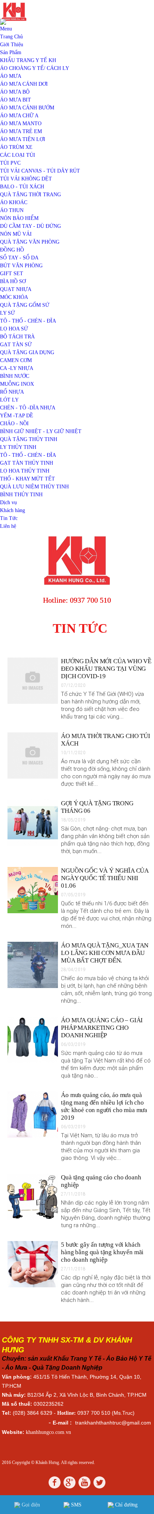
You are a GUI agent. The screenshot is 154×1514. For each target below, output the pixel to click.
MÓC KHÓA (14, 297)
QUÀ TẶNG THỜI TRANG (30, 194)
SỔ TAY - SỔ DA (19, 258)
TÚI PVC (10, 163)
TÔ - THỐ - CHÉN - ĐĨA (28, 321)
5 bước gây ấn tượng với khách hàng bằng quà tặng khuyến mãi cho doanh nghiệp (102, 1252)
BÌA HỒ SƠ (13, 281)
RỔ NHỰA (12, 392)
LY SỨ (7, 313)
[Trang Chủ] (14, 21)
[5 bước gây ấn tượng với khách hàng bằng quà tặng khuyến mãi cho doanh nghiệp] (32, 1285)
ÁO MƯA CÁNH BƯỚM (27, 108)
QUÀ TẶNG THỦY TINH (28, 439)
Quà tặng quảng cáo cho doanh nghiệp (101, 1181)
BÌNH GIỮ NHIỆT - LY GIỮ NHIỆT (40, 431)
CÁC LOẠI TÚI (17, 155)
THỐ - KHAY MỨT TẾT (27, 479)
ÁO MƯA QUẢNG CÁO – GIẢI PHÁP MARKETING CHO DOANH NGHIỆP (102, 1028)
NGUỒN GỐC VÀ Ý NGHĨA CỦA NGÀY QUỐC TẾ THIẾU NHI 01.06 (104, 878)
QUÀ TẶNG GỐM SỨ (24, 305)
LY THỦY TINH (18, 447)
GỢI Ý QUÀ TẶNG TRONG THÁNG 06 (97, 807)
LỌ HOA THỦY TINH (24, 471)
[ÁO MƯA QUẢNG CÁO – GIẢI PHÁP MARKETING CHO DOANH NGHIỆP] (32, 1061)
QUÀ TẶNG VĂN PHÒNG (29, 242)
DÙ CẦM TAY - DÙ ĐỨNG (30, 226)
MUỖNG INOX (17, 384)
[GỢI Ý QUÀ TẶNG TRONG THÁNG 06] (32, 844)
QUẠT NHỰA (15, 289)
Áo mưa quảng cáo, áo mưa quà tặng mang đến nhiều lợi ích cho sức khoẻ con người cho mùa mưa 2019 (104, 1106)
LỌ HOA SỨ (14, 329)
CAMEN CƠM (16, 360)
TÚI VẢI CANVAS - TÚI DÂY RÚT (40, 171)
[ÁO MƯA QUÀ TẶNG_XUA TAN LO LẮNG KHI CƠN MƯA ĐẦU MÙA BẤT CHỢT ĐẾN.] (32, 986)
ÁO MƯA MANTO (20, 123)
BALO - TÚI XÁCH (22, 186)
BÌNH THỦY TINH (21, 494)
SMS (75, 1505)
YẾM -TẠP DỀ (16, 415)
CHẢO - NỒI (14, 423)
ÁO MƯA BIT (15, 100)
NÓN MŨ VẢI (16, 234)
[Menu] (6, 29)
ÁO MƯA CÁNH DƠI (24, 84)
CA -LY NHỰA (16, 368)
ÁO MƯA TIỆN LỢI (22, 139)
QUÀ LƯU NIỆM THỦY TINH (34, 487)
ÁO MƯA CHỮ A (19, 115)
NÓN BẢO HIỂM (19, 218)
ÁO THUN (12, 210)
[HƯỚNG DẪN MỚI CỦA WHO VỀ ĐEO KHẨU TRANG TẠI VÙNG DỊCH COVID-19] (32, 702)
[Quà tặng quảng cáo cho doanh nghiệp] (32, 1218)
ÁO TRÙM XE (16, 147)
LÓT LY (9, 400)
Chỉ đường (126, 1505)
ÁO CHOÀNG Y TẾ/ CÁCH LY (34, 68)
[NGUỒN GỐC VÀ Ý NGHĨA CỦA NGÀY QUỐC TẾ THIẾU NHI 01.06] (32, 911)
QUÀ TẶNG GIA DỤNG (27, 352)
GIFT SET (11, 273)
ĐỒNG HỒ (12, 250)
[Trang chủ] (77, 587)
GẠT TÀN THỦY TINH (26, 463)
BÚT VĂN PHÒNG (21, 265)
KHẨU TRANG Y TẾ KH (28, 60)
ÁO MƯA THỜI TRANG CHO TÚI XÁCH (105, 739)
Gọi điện (30, 1505)
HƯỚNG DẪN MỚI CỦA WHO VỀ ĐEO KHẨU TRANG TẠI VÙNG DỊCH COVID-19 (106, 669)
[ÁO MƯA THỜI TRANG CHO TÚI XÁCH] (32, 777)
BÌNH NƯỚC (14, 376)
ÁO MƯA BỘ (15, 92)
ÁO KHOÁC (13, 202)
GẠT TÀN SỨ (16, 344)
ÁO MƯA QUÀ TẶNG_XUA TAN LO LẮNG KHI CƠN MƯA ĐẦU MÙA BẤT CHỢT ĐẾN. (104, 953)
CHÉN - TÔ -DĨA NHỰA (27, 408)
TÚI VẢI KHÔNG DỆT (26, 179)
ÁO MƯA (10, 76)
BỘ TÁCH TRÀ (17, 336)
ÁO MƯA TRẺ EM (21, 131)
